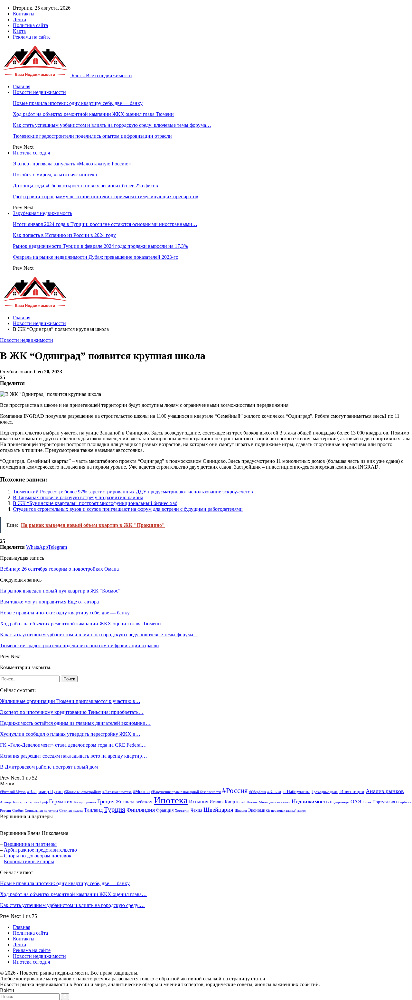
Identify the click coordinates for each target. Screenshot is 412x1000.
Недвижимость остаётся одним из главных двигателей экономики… (75, 723)
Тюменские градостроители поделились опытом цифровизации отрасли (92, 136)
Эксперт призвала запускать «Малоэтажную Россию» (72, 163)
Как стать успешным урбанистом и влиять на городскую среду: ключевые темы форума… (112, 125)
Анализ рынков (385, 791)
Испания (198, 801)
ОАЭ (356, 801)
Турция (114, 809)
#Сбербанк (257, 792)
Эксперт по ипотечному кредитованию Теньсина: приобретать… (72, 712)
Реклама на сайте (32, 37)
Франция (164, 810)
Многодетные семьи (274, 802)
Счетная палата (71, 810)
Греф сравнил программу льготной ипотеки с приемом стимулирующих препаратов (105, 196)
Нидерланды (339, 802)
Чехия (196, 810)
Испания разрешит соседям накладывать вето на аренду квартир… (73, 756)
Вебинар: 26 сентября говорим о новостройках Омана (59, 569)
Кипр (230, 801)
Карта (19, 31)
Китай (241, 802)
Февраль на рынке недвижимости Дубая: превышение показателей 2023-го (95, 257)
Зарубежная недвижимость (42, 213)
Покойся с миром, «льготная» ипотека (55, 174)
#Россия (235, 791)
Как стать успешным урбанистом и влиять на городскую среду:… (72, 905)
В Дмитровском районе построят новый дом (49, 767)
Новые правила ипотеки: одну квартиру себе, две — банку (78, 103)
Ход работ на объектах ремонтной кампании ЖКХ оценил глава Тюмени (93, 114)
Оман (367, 802)
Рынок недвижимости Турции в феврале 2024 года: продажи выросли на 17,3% (100, 246)
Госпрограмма (85, 802)
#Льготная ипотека (117, 792)
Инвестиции (351, 791)
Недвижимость (310, 801)
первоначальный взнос (288, 810)
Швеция (241, 810)
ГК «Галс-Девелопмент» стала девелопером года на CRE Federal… (73, 745)
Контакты (23, 13)
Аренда (6, 802)
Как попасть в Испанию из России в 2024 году (64, 235)
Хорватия (182, 810)
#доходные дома (325, 792)
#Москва (141, 791)
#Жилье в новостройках (82, 792)
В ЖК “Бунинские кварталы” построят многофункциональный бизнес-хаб (95, 503)
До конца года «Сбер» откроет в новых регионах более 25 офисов (85, 185)
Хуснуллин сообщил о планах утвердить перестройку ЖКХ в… (70, 734)
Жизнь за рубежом (134, 801)
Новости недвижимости (39, 92)
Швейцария (218, 809)
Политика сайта (30, 25)
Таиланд (93, 810)
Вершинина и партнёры (30, 844)
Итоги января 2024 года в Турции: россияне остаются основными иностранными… (105, 224)
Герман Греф (38, 802)
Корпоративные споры (29, 861)
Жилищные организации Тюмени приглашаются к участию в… (70, 701)
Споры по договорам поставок (37, 855)
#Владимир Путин (45, 791)
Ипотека (171, 800)
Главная (21, 86)
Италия (216, 801)
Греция (106, 801)
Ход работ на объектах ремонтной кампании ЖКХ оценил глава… (73, 894)
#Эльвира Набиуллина (288, 791)
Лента (19, 19)
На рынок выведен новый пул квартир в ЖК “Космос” (60, 590)
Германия (60, 801)
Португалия (383, 801)
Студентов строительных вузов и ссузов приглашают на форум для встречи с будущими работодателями (128, 509)
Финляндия (140, 810)
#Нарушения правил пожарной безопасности (186, 792)
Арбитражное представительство (40, 850)
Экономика (259, 810)
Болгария (20, 802)
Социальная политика (41, 810)
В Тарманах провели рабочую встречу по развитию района (78, 497)
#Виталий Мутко (13, 792)
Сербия (17, 810)
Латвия (252, 802)
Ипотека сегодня (31, 152)
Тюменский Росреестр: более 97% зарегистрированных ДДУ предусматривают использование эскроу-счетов (133, 491)
